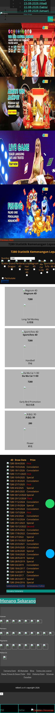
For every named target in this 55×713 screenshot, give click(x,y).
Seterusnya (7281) (36, 585)
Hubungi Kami (38, 674)
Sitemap (50, 674)
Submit (5, 281)
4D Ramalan (23, 671)
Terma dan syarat (44, 671)
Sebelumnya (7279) (15, 585)
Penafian (27, 677)
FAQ (29, 674)
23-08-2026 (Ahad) (35, 3)
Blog (32, 671)
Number (5, 258)
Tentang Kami (9, 671)
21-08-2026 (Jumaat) (36, 11)
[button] (4, 239)
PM (2, 710)
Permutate (9, 278)
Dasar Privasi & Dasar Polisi (13, 674)
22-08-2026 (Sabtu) (36, 7)
